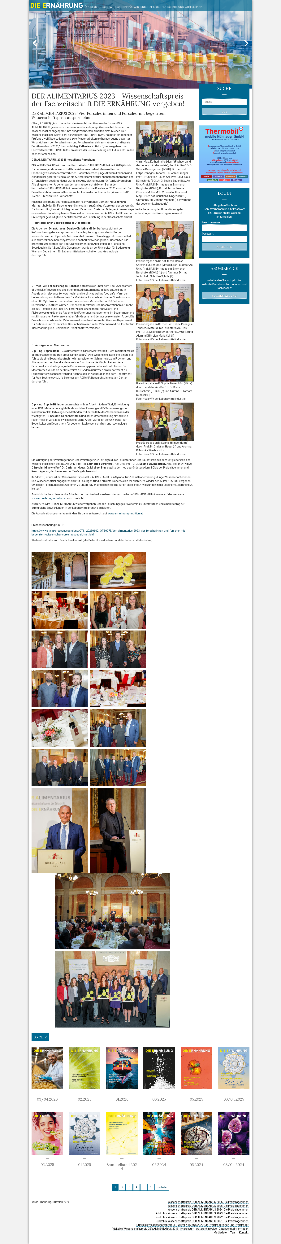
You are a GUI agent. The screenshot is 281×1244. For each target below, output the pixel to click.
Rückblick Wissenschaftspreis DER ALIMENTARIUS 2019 (145, 1228)
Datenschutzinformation (234, 1228)
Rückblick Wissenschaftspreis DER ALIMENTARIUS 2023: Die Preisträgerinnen (202, 1213)
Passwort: (208, 233)
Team (233, 1232)
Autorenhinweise (206, 1228)
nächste (162, 1187)
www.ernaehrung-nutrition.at (49, 498)
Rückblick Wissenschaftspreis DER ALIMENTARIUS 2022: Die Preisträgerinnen (202, 1217)
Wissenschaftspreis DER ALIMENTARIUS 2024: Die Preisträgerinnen (208, 1209)
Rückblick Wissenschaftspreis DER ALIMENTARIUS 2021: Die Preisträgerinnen (202, 1221)
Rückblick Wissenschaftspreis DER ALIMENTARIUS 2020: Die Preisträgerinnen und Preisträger (192, 1224)
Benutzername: (211, 222)
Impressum (187, 1228)
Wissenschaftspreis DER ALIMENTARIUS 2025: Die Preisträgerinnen (208, 1205)
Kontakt (244, 1232)
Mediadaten (221, 1232)
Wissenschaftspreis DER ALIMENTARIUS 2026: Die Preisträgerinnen (208, 1201)
